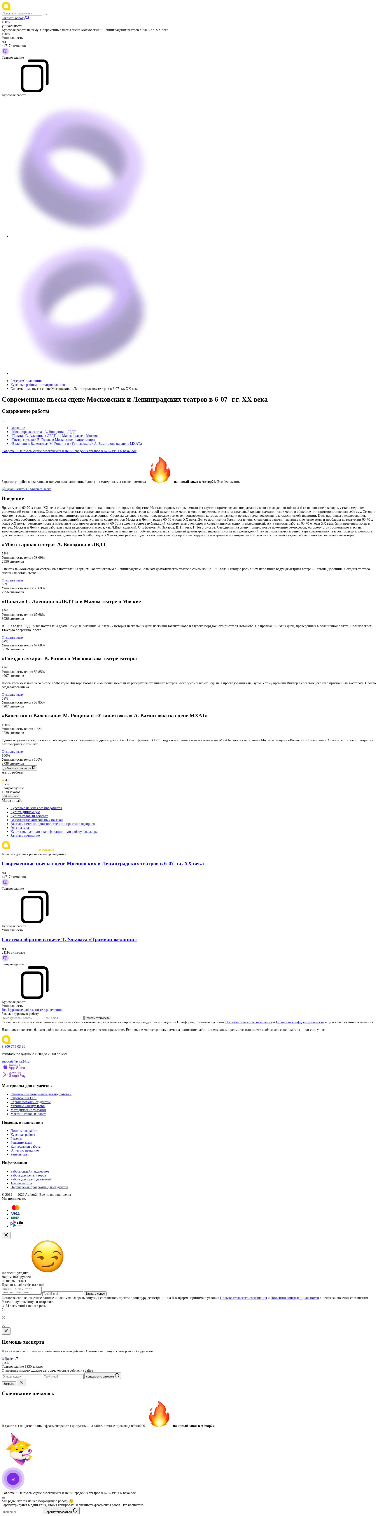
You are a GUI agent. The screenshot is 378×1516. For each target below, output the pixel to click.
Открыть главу (13, 580)
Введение (17, 428)
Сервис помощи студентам (30, 1102)
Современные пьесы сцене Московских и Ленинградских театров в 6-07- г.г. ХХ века (103, 863)
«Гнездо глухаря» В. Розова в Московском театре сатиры (52, 439)
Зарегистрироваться (59, 1512)
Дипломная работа (24, 1131)
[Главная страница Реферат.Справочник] (30, 9)
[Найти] (45, 14)
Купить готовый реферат (29, 816)
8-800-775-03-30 (13, 1046)
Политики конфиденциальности (300, 1022)
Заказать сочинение (25, 835)
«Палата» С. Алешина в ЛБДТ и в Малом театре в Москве (54, 436)
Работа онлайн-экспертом (29, 1171)
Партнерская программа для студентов (39, 1187)
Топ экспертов (21, 1183)
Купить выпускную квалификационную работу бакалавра (54, 831)
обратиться (11, 796)
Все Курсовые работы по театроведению (32, 1010)
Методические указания (28, 1110)
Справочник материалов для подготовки (41, 1094)
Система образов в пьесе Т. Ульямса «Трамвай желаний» (69, 939)
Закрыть (9, 1383)
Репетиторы (19, 1154)
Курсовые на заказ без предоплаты (36, 808)
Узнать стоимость (98, 1018)
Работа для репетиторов (28, 1175)
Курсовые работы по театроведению (37, 385)
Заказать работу (13, 18)
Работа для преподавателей (30, 1179)
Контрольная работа (25, 1146)
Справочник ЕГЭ (23, 1098)
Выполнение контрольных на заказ (36, 820)
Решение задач (21, 1142)
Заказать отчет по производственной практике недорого (52, 824)
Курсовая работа (22, 1134)
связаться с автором (100, 1376)
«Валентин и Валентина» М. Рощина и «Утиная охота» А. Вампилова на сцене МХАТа (76, 443)
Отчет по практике (24, 1150)
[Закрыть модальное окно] (6, 1235)
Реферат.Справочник (26, 381)
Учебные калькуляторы (27, 1106)
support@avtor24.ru (16, 1061)
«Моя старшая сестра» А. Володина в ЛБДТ (43, 432)
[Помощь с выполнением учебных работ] (26, 489)
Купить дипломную (25, 812)
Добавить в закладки (18, 768)
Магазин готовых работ (28, 1114)
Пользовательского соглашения (248, 1022)
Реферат (16, 1138)
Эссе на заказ (20, 828)
